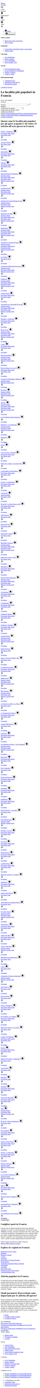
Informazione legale (11, 84)
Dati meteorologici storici (12, 69)
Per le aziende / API (11, 62)
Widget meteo (9, 51)
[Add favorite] (15, 131)
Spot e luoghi (9, 42)
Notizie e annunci (10, 72)
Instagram (28, 1375)
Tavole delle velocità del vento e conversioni (18, 49)
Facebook (28, 1374)
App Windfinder (10, 57)
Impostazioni (11, 34)
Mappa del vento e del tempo (13, 41)
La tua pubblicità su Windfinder (14, 71)
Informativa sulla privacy (12, 82)
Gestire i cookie (9, 74)
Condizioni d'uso (10, 80)
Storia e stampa (9, 59)
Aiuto (8, 31)
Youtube (27, 1377)
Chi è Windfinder (10, 61)
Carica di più (5, 1220)
